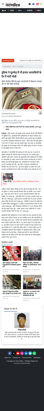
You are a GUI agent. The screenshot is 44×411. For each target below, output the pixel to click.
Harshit (22, 329)
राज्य (14, 66)
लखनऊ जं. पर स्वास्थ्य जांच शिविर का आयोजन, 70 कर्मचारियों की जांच (31, 293)
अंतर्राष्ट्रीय (30, 10)
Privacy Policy (27, 357)
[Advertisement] (22, 35)
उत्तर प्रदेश (20, 66)
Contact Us (16, 357)
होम (5, 10)
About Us (8, 357)
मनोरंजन (38, 10)
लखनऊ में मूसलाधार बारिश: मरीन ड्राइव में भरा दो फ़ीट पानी (12, 292)
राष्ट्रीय (12, 10)
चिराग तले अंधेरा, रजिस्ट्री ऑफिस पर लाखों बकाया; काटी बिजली (32, 265)
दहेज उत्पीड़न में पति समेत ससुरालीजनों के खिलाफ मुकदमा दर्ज (12, 265)
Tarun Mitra (19, 361)
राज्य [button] (19, 10)
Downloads (37, 357)
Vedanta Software (25, 363)
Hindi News (7, 66)
